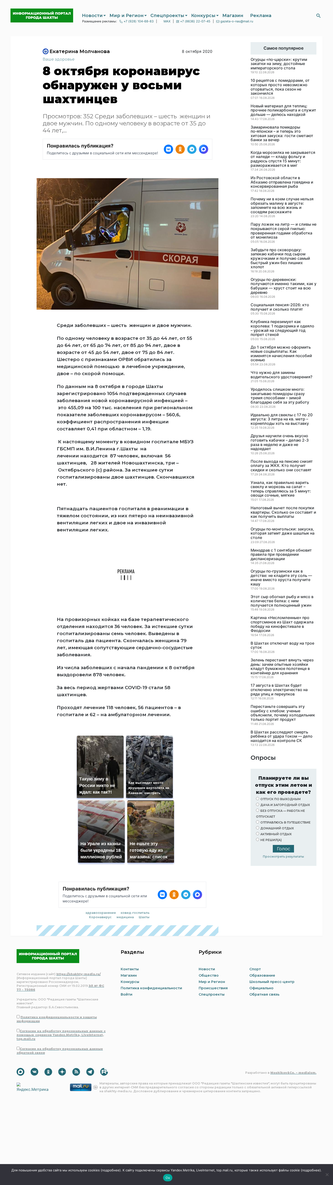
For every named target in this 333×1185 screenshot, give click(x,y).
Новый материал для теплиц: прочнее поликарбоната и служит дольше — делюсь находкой (283, 110)
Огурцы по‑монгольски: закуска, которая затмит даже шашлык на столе (282, 533)
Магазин (232, 15)
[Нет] (326, 1174)
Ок (168, 1178)
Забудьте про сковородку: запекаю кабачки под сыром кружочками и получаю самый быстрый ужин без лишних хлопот (280, 258)
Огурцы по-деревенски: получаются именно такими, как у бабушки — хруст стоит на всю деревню (283, 286)
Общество (209, 975)
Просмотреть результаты (283, 856)
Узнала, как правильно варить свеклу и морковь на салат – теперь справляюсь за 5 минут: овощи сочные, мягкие (281, 489)
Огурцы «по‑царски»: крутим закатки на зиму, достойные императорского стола (279, 63)
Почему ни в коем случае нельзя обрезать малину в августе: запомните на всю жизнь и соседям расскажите (282, 205)
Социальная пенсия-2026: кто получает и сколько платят (280, 307)
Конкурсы (203, 15)
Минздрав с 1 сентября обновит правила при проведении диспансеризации (281, 554)
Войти (126, 994)
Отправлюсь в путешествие (285, 822)
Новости (92, 15)
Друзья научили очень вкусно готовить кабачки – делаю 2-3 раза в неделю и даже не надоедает (280, 442)
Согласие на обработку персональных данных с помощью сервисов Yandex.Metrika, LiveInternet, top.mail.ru (61, 1035)
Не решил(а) (271, 840)
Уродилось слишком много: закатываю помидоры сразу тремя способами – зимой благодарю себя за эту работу (280, 395)
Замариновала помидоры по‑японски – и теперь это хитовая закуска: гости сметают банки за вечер (282, 133)
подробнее (110, 1170)
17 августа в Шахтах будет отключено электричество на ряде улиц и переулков (279, 689)
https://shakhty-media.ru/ (78, 974)
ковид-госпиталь (135, 913)
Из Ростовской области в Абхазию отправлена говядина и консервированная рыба (282, 182)
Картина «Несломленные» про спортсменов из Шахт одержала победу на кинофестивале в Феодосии (282, 624)
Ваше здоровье (59, 59)
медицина (125, 917)
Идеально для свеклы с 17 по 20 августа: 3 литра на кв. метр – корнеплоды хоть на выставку (282, 419)
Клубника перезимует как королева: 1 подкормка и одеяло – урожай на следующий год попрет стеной (282, 328)
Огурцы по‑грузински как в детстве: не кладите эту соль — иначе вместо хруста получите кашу (281, 577)
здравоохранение (101, 913)
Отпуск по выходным (280, 799)
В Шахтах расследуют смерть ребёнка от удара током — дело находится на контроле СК (282, 736)
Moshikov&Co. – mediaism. (293, 1072)
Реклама (260, 15)
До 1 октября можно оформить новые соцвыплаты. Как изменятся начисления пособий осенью (281, 353)
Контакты (130, 969)
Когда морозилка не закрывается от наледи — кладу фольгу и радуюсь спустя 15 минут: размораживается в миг (283, 158)
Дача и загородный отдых (285, 805)
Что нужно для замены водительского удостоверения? (281, 374)
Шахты (144, 917)
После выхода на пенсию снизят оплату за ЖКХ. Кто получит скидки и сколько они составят (282, 465)
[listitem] (168, 149)
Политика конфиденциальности (151, 988)
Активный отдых (276, 834)
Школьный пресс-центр (271, 982)
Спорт (255, 969)
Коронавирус (100, 917)
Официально (261, 988)
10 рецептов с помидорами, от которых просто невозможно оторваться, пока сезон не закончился (280, 86)
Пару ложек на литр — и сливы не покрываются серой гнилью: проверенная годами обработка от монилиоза (283, 230)
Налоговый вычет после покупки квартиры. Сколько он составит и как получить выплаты (283, 512)
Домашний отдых (277, 828)
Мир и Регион (126, 15)
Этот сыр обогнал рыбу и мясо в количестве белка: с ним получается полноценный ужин (282, 601)
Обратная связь (264, 994)
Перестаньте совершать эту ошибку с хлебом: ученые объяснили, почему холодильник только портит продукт (283, 713)
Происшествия (213, 988)
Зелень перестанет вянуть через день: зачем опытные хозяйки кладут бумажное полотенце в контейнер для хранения (282, 666)
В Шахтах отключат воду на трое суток (282, 645)
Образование (262, 975)
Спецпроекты (167, 15)
